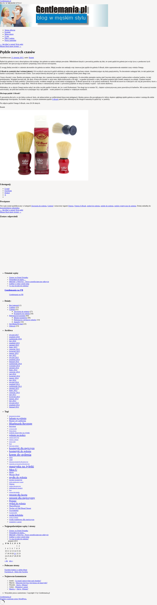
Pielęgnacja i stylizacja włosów (25, 320)
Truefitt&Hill (13, 510)
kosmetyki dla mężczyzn (21, 448)
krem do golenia (20, 454)
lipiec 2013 (13, 390)
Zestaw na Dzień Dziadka (18, 277)
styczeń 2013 (14, 403)
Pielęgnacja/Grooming (17, 316)
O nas (7, 36)
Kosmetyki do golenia (22, 314)
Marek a (12, 589)
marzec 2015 (14, 353)
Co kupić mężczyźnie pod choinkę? (28, 581)
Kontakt (7, 32)
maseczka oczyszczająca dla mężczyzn (19, 463)
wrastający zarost (15, 522)
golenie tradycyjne (14, 437)
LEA (11, 457)
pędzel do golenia (93, 206)
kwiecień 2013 (14, 397)
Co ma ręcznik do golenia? (19, 286)
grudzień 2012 (14, 405)
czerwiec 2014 (14, 372)
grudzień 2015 (14, 343)
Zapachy (17, 322)
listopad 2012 (14, 407)
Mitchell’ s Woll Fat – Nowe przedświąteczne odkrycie (29, 282)
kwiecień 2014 (14, 376)
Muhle (11, 472)
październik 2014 (15, 364)
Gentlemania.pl (5, 1)
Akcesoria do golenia (39, 206)
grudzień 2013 (14, 384)
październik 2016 (15, 339)
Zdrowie (12, 326)
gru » (11, 561)
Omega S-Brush (80, 206)
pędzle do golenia (107, 206)
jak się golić (12, 441)
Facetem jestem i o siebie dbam (16, 570)
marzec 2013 (14, 399)
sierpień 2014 (14, 368)
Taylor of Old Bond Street (20, 508)
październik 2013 (15, 386)
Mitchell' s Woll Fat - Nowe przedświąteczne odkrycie (29, 535)
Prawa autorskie (10, 40)
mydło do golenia (18, 477)
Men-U (13, 469)
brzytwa (12, 426)
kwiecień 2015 (14, 351)
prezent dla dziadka (14, 492)
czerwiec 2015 (14, 349)
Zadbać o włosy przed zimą (19, 284)
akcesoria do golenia (14, 416)
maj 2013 (12, 395)
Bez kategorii (14, 305)
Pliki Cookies (9, 38)
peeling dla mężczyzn (15, 486)
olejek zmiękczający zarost (16, 482)
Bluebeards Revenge (20, 423)
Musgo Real (14, 474)
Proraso (12, 500)
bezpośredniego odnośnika (9, 208)
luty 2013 (12, 401)
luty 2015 (12, 355)
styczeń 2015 (14, 357)
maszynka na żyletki (21, 466)
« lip (6, 561)
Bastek (31, 58)
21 (15, 553)
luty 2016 (12, 341)
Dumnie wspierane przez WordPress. (13, 599)
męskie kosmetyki (15, 480)
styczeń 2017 (14, 335)
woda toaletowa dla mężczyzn (21, 519)
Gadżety (12, 307)
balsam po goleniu (17, 418)
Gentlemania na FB (14, 290)
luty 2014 (12, 380)
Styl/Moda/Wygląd (16, 324)
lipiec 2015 (13, 347)
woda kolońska (16, 515)
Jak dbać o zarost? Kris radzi (11, 44)
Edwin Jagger (12, 430)
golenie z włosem (13, 439)
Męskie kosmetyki (20, 318)
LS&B (11, 459)
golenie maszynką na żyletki (19, 433)
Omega (70, 206)
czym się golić (13, 428)
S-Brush (55, 99)
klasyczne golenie (14, 446)
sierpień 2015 (14, 345)
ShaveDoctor (14, 506)
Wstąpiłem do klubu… (17, 280)
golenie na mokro (17, 435)
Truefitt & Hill (13, 512)
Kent (10, 443)
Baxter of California (17, 421)
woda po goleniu (13, 517)
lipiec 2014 (13, 370)
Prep (10, 490)
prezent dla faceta (18, 494)
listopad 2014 (14, 362)
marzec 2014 (14, 378)
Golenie (50, 206)
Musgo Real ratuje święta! (10, 46)
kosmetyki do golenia (20, 451)
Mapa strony (9, 34)
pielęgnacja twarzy (16, 488)
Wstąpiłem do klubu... (17, 533)
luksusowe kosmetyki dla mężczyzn (18, 461)
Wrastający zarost (21, 587)
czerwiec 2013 (14, 393)
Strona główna (10, 30)
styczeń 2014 (14, 382)
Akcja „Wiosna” (22, 585)
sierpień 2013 (14, 388)
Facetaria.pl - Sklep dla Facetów (16, 572)
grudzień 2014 (14, 360)
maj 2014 (12, 374)
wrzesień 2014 (14, 366)
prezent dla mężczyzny (22, 497)
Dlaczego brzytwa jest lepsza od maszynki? (31, 583)
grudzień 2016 (14, 337)
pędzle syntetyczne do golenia (125, 206)
